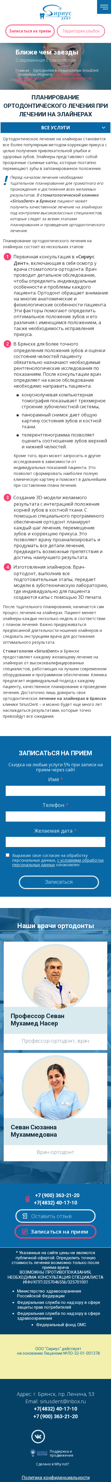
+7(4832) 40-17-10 (55, 1203)
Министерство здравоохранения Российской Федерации (49, 1293)
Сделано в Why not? (52, 1464)
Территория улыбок (81, 31)
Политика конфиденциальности (56, 1477)
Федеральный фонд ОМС (61, 1324)
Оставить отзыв (51, 1216)
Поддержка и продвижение (61, 1453)
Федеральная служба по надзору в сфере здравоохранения (58, 1316)
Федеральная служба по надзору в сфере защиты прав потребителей (58, 1305)
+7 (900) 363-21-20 (57, 1195)
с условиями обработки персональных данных (58, 862)
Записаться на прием (30, 31)
